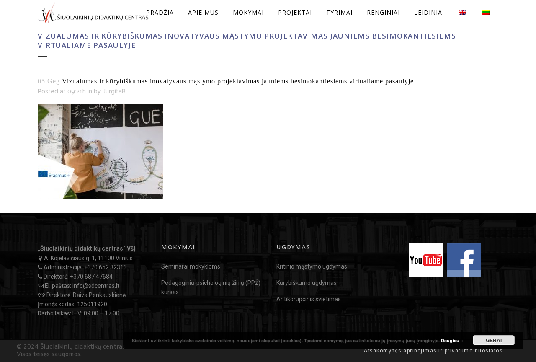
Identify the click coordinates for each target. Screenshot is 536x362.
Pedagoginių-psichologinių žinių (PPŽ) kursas (210, 287)
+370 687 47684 (91, 276)
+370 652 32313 (105, 267)
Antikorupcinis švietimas (308, 299)
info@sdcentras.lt (95, 285)
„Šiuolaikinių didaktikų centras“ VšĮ (86, 248)
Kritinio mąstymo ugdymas (311, 266)
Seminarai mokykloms (190, 266)
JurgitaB (114, 91)
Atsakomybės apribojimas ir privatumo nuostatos (433, 351)
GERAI (494, 340)
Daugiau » (452, 340)
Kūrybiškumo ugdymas (306, 282)
